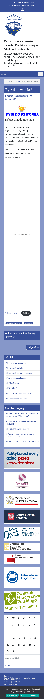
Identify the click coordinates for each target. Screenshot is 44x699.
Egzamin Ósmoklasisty (16, 363)
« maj (8, 664)
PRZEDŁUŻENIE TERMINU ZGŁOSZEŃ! (22, 442)
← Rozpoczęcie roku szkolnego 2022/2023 (20, 335)
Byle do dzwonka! (12, 313)
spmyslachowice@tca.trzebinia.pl (22, 5)
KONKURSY (12, 388)
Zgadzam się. (12, 695)
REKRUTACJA (13, 383)
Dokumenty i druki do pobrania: (20, 373)
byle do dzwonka (14, 323)
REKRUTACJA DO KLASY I (18, 429)
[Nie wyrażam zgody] (41, 692)
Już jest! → (33, 347)
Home (7, 81)
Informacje (17, 81)
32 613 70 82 (21, 2)
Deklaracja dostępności (17, 398)
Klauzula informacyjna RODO (19, 393)
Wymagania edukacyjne (16, 378)
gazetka (28, 323)
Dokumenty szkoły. (15, 368)
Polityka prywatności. (29, 695)
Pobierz (26, 313)
